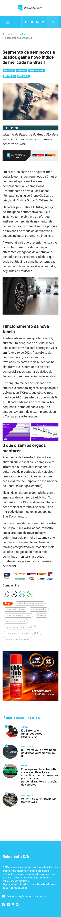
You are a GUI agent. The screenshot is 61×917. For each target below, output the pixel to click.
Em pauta (9, 76)
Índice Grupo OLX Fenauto (19, 627)
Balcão (22, 71)
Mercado (23, 76)
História (23, 34)
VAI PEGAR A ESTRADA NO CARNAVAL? (38, 800)
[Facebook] (26, 22)
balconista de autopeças (30, 603)
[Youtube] (32, 22)
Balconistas (36, 71)
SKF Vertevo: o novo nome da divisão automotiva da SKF (39, 753)
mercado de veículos (17, 633)
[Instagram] (37, 22)
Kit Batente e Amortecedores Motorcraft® (31, 733)
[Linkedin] (43, 22)
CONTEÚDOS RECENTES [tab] (23, 718)
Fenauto (41, 615)
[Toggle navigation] (8, 22)
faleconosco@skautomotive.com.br (26, 896)
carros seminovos (15, 609)
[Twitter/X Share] (14, 594)
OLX (36, 633)
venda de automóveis (17, 639)
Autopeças (27, 746)
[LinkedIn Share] (22, 594)
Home (10, 34)
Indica (24, 727)
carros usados (38, 609)
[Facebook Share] (6, 594)
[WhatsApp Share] (30, 594)
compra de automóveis (18, 615)
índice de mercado (16, 621)
